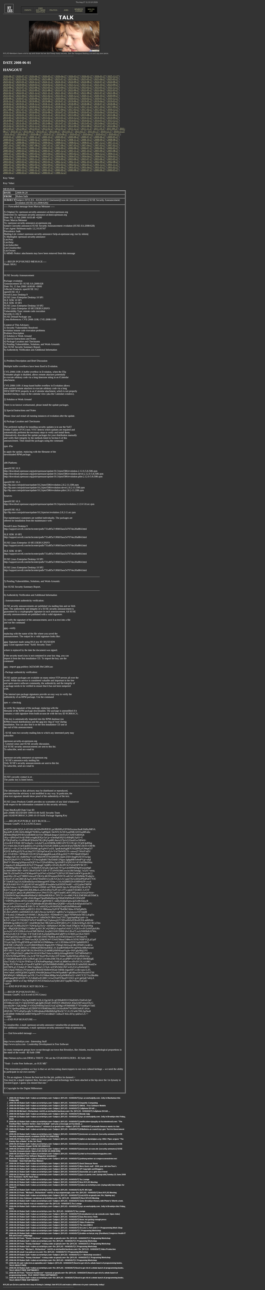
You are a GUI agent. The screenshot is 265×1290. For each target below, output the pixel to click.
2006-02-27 (34, 150)
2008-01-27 (87, 142)
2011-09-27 (112, 128)
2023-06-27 (34, 87)
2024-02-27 (48, 84)
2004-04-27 (87, 156)
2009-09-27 (60, 137)
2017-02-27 (87, 109)
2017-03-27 (74, 109)
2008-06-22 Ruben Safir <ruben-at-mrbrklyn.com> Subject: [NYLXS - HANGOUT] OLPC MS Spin (50, 1190)
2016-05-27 (86, 112)
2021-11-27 (47, 93)
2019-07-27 (60, 101)
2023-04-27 (61, 87)
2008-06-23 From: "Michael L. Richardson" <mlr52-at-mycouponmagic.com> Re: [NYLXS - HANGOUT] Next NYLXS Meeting (63, 1193)
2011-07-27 (16, 131)
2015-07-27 (100, 115)
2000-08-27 (73, 170)
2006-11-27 (34, 148)
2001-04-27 (87, 167)
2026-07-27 (21, 76)
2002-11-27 (73, 161)
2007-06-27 (61, 145)
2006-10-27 (47, 148)
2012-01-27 (61, 128)
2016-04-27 (100, 112)
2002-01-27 (87, 164)
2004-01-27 (8, 159)
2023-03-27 (74, 87)
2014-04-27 (61, 120)
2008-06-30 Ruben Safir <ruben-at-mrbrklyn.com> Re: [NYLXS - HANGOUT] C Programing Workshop (53, 1260)
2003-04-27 (8, 161)
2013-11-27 (8, 123)
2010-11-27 (119, 131)
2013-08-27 (47, 123)
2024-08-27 (86, 82)
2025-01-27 (21, 82)
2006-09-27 (60, 148)
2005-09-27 (100, 150)
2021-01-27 (61, 95)
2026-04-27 (61, 76)
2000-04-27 (8, 172)
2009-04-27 (8, 139)
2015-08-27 (86, 115)
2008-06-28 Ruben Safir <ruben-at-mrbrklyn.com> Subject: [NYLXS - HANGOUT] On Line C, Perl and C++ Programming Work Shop (65, 1228)
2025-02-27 (8, 82)
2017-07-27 (21, 109)
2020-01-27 (100, 98)
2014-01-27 (100, 120)
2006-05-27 (113, 148)
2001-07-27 (48, 167)
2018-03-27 (34, 106)
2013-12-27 (113, 120)
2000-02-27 (34, 172)
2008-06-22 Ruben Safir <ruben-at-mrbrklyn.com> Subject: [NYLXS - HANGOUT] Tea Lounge (49, 1179)
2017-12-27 (74, 106)
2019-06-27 (73, 101)
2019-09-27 (34, 101)
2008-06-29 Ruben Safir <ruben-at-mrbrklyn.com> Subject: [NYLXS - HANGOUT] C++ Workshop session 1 (55, 1255)
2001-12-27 (100, 164)
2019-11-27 (8, 101)
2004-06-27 (61, 156)
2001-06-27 (61, 167)
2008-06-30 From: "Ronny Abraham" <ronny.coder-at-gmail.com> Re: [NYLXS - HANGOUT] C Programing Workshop (59, 1257)
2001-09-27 (21, 167)
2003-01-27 (48, 161)
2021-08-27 (86, 93)
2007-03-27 (100, 145)
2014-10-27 (100, 117)
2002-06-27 (21, 164)
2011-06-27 (29, 131)
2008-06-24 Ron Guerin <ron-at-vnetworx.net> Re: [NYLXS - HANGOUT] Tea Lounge (45, 1204)
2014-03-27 (74, 120)
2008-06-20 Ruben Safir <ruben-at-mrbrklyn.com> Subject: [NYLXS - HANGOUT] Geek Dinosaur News (53, 1163)
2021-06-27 (113, 93)
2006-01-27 (48, 150)
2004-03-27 (100, 156)
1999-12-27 (61, 172)
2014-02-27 (87, 120)
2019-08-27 (47, 101)
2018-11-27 (47, 104)
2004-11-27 (113, 153)
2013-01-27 (21, 126)
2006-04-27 (8, 150)
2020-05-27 (48, 98)
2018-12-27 (34, 104)
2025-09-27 (34, 79)
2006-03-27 (21, 150)
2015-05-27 (8, 117)
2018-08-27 (86, 104)
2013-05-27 (86, 123)
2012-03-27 (34, 128)
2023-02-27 (87, 87)
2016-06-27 (73, 112)
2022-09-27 (34, 90)
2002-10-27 (86, 161)
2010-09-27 (23, 134)
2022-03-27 (113, 90)
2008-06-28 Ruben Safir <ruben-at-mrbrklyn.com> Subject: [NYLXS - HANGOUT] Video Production (51, 1222)
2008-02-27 (74, 142)
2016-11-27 (8, 112)
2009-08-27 (73, 137)
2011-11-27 (86, 128)
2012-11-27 (47, 126)
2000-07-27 (86, 170)
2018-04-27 (21, 106)
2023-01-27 (100, 87)
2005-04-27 (48, 153)
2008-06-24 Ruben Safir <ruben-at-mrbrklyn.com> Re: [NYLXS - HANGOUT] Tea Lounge (47, 1211)
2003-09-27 (60, 159)
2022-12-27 (113, 87)
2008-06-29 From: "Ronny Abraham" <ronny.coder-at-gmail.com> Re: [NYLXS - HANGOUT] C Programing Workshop (59, 1238)
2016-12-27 (113, 109)
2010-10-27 (9, 134)
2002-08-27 (113, 161)
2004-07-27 (48, 156)
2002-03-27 (61, 164)
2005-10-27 (86, 150)
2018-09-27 (73, 104)
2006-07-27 (86, 148)
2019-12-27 (113, 98)
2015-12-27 (34, 115)
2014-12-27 (74, 117)
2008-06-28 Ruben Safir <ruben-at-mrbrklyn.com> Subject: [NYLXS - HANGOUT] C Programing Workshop (55, 1231)
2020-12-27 (74, 95)
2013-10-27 (21, 123)
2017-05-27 (48, 109)
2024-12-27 (34, 82)
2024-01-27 (61, 84)
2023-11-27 (86, 84)
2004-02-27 (113, 156)
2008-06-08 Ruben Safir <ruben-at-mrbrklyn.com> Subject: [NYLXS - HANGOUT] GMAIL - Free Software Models (57, 1106)
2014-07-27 (21, 120)
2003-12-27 (21, 159)
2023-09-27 (113, 84)
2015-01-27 (61, 117)
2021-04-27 (21, 95)
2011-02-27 (80, 131)
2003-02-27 (34, 161)
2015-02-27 (48, 117)
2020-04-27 (61, 98)
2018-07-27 (100, 104)
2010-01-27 (8, 137)
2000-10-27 (47, 170)
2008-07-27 (8, 142)
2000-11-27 (34, 170)
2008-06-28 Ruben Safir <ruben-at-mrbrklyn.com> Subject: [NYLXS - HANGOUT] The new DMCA (51, 1225)
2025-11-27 (8, 79)
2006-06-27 (100, 148)
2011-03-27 (67, 131)
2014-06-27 (34, 120)
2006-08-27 (73, 148)
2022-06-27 (73, 90)
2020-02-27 (87, 98)
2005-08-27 (113, 150)
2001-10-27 (8, 167)
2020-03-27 (74, 98)
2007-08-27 (34, 145)
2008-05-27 (34, 142)
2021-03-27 (34, 95)
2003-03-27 (21, 161)
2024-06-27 (113, 82)
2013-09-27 (34, 123)
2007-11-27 (113, 142)
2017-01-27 (100, 109)
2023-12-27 (74, 84)
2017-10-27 (100, 106)
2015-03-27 (34, 117)
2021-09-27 (73, 93)
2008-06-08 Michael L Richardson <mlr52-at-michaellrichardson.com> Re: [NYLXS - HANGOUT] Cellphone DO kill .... (59, 1111)
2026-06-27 (34, 76)
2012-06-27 (113, 126)
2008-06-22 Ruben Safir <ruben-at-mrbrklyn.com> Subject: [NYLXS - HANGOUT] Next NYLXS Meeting (53, 1182)
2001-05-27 (74, 167)
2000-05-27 (113, 170)
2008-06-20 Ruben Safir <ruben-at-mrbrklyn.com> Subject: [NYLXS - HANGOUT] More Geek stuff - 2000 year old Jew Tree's (63, 1166)
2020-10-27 (100, 95)
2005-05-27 (34, 153)
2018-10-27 (60, 104)
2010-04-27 (88, 134)
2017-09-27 (113, 106)
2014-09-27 (113, 117)
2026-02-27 (87, 76)
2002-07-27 (8, 164)
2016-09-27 (34, 112)
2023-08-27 (8, 87)
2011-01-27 (93, 131)
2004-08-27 (34, 156)
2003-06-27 (100, 159)
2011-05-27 (41, 131)
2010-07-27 (49, 134)
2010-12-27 (106, 131)
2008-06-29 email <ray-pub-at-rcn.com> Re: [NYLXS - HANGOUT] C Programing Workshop (48, 1252)
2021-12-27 (34, 93)
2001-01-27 (8, 170)
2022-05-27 (86, 90)
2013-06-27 (73, 123)
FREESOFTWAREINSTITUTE (40, 10)
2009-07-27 (86, 137)
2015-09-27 (73, 115)
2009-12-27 (21, 137)
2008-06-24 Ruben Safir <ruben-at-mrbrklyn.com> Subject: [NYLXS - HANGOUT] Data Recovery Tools (53, 1217)
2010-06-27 (62, 134)
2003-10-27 (47, 159)
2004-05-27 (74, 156)
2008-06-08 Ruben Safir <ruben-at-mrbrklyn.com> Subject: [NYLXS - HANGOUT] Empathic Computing (53, 1103)
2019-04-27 (100, 101)
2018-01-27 (61, 106)
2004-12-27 (100, 153)
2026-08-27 (8, 76)
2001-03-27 (100, 167)
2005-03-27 (61, 153)
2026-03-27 (74, 76)
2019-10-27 (21, 101)
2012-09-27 (73, 126)
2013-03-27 (113, 123)
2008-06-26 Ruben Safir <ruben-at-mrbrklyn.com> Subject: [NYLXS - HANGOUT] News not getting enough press (57, 1220)
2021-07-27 (100, 93)
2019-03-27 (113, 101)
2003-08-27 (73, 159)
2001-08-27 (34, 167)
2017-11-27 (86, 106)
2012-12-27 (34, 126)
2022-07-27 (60, 90)
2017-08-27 (8, 109)
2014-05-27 (48, 120)
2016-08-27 (47, 112)
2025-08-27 (47, 79)
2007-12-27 (100, 142)
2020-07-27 (21, 98)
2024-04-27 (21, 84)
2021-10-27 (60, 93)
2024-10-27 (60, 82)
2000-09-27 (60, 170)
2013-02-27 (8, 126)
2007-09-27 (21, 145)
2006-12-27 (21, 148)
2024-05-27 (8, 84)
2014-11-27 (86, 117)
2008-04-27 (48, 142)
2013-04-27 (100, 123)
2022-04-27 (100, 90)
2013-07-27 (60, 123)
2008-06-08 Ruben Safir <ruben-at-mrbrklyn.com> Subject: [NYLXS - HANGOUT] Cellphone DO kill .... (53, 1108)
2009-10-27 (47, 137)
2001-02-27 (113, 167)
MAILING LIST (91, 10)
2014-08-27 (8, 120)
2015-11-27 (47, 115)
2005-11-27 (73, 150)
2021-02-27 (48, 95)
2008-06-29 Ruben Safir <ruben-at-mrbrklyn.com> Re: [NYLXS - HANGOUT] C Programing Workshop (53, 1241)
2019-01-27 (21, 104)
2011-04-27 (54, 131)
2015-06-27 (113, 115)
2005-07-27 (8, 153)
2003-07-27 (86, 159)
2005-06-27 (21, 153)
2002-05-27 (34, 164)
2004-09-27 (21, 156)
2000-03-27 (21, 172)
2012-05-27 (8, 128)
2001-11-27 (113, 164)
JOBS (66, 10)
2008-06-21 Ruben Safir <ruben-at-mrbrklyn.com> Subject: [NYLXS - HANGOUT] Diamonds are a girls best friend (58, 1172)
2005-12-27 (61, 150)
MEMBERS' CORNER (79, 10)
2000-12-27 (21, 170)
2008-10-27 (86, 139)
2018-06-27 (113, 104)
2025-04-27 (100, 79)
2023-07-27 (21, 87)
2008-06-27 (21, 142)
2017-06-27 (34, 109)
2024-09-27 (73, 82)
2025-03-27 (113, 79)
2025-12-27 (113, 76)
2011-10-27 (99, 128)
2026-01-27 (100, 76)
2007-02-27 (113, 145)
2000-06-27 (100, 170)
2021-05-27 (8, 95)
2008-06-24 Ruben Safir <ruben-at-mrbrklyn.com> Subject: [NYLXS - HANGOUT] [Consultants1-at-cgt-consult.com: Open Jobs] (64, 1214)
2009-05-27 (113, 137)
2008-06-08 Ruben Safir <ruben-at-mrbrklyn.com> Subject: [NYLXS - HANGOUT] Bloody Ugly (49, 1114)
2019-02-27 (8, 104)
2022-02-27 (8, 93)
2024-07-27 (100, 82)
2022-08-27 (47, 90)
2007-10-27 (8, 145)
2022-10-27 (21, 90)
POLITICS (53, 10)
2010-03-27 (101, 134)
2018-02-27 (48, 106)
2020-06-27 (34, 98)
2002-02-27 (74, 164)
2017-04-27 (61, 109)
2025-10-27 (21, 79)
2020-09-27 (113, 95)
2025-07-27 (60, 79)
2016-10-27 (21, 112)
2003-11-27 (34, 159)
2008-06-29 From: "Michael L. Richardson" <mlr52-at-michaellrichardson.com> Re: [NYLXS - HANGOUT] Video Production (62, 1249)
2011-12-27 (73, 128)
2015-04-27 (21, 117)
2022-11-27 (8, 90)
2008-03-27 (61, 142)
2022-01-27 (21, 93)
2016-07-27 (60, 112)
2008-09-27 (100, 139)
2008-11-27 (73, 139)
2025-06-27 (73, 79)
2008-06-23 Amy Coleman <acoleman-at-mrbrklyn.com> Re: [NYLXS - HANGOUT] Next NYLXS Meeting (54, 1198)
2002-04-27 (48, 164)
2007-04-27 (87, 145)
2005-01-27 (87, 153)
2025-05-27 (86, 79)
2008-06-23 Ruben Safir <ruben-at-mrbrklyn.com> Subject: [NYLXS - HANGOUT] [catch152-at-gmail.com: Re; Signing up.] (62, 1195)
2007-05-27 (74, 145)
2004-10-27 (8, 156)
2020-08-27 (8, 98)
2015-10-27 (60, 115)
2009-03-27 (21, 139)
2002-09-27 (100, 161)
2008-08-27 (113, 139)
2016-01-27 (21, 115)
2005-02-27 (74, 153)
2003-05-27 (113, 159)
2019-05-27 (86, 101)
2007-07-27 (48, 145)
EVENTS (28, 10)
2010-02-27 (114, 134)
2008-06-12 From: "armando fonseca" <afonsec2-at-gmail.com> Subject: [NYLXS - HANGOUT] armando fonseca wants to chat (64, 1126)
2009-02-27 (34, 139)
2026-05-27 (48, 76)
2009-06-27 (100, 137)
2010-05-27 (75, 134)
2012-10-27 (60, 126)
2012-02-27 (48, 128)
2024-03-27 (34, 84)
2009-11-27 (34, 137)
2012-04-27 (21, 128)
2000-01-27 (48, 172)
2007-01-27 (8, 148)
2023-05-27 (48, 87)
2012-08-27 (86, 126)
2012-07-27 (100, 126)
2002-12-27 (61, 161)
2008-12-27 (61, 139)
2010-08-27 (36, 134)
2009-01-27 (48, 139)
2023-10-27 (100, 84)
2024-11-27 (47, 82)
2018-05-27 (8, 106)
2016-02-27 (8, 115)
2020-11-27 (86, 95)
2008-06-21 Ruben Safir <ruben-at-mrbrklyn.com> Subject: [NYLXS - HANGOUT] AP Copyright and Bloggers (56, 1169)
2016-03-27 (113, 112)
